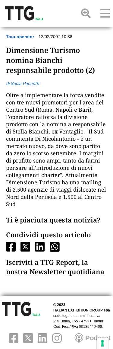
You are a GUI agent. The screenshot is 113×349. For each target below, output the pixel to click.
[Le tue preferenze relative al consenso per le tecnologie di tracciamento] (102, 343)
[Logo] (24, 13)
